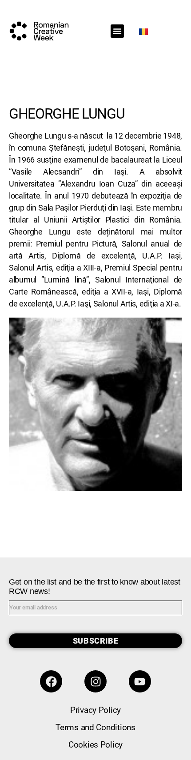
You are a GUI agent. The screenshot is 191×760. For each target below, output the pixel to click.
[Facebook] (51, 681)
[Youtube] (140, 681)
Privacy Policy (95, 710)
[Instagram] (95, 681)
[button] (117, 31)
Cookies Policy (95, 745)
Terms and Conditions (95, 727)
